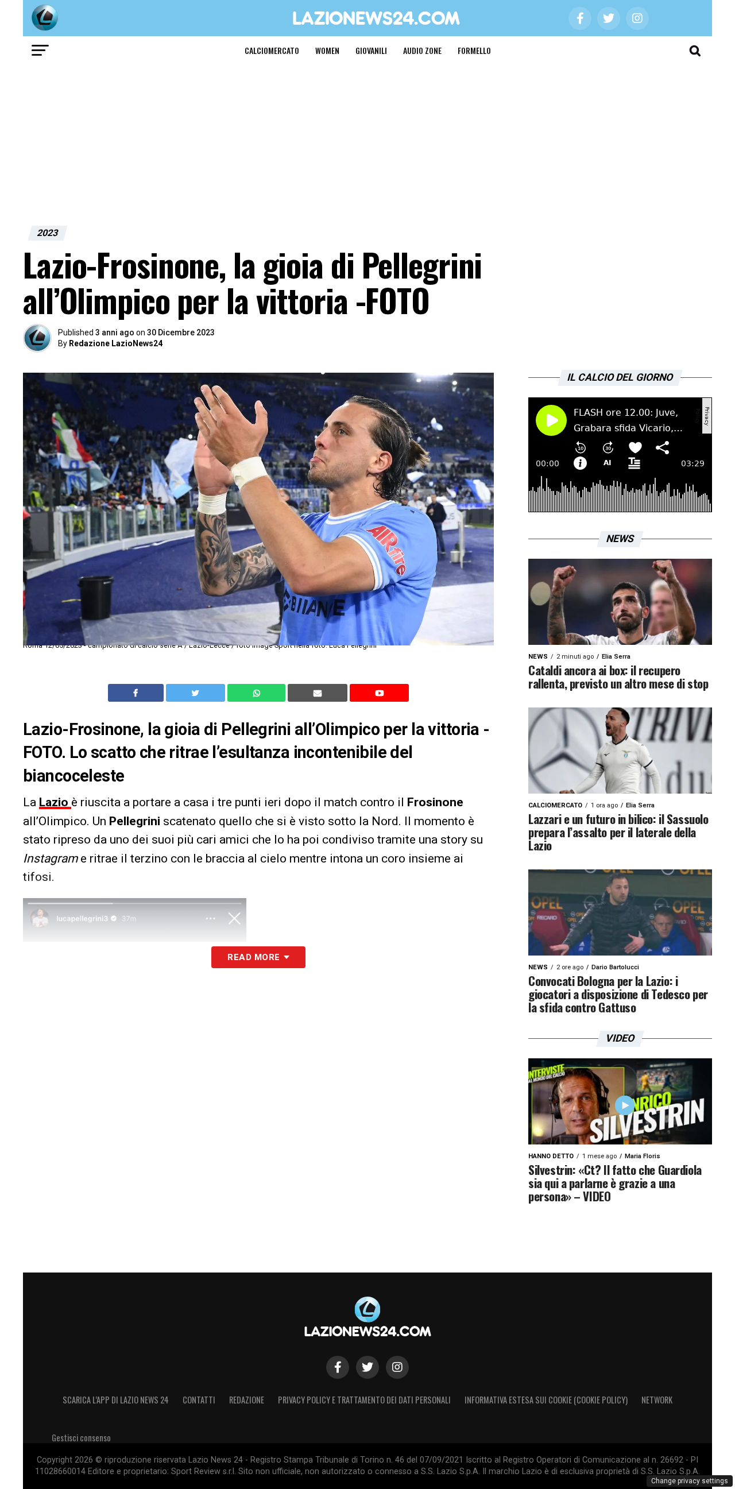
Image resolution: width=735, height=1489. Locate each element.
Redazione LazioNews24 (116, 343)
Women (327, 50)
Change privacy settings (689, 1481)
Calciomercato (272, 50)
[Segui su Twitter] (367, 1367)
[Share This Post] (257, 693)
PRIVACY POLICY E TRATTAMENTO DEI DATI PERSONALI (364, 1400)
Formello (474, 50)
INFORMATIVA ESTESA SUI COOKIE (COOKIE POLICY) (546, 1400)
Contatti (199, 1400)
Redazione (246, 1400)
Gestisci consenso (81, 1438)
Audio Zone (422, 50)
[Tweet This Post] (196, 693)
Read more (253, 957)
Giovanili (371, 50)
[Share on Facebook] (137, 693)
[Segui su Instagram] (397, 1367)
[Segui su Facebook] (337, 1367)
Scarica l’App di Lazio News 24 (116, 1400)
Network (656, 1400)
